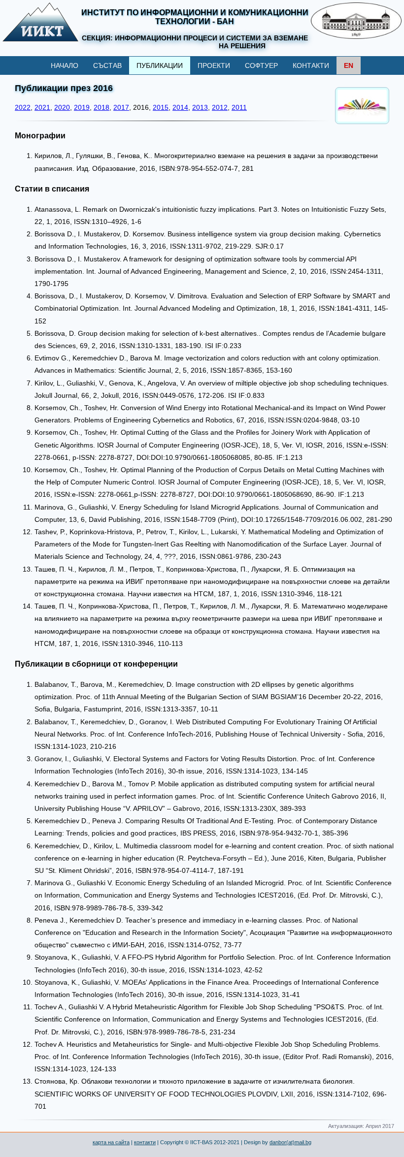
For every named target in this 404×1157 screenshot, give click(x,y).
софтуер (261, 65)
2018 (101, 107)
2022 (23, 107)
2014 (180, 107)
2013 (200, 107)
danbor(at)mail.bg (290, 1142)
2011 (239, 107)
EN (348, 65)
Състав (107, 65)
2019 (82, 107)
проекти (214, 65)
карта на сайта (111, 1142)
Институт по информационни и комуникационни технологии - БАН (194, 17)
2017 (121, 107)
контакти (311, 65)
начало (64, 65)
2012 (220, 107)
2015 (160, 107)
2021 (42, 107)
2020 (62, 107)
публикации (159, 65)
